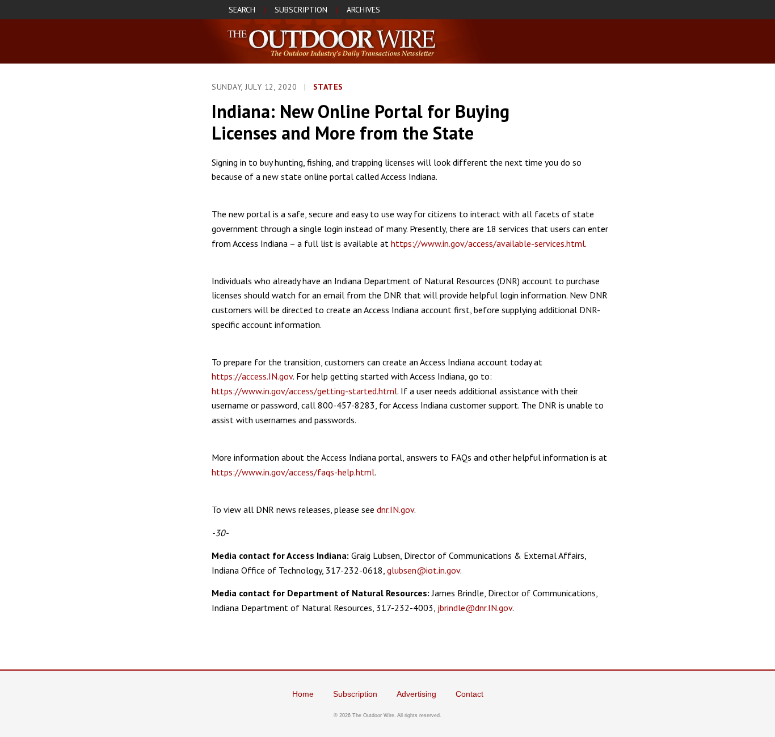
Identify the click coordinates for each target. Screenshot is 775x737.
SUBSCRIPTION (301, 10)
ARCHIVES (363, 10)
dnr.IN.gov (395, 509)
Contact (469, 693)
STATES (328, 87)
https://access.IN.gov (252, 376)
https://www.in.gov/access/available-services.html (488, 243)
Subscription (355, 693)
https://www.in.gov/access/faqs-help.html (293, 472)
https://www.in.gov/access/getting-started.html (304, 391)
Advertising (416, 693)
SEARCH (242, 10)
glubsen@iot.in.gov (423, 570)
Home (303, 693)
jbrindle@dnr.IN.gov (474, 607)
